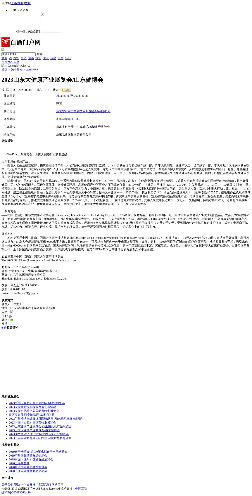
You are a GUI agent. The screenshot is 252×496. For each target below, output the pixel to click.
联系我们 (45, 484)
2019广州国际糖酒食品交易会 (28, 455)
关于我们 (7, 484)
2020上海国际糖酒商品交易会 (28, 471)
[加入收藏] (8, 66)
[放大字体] (2, 89)
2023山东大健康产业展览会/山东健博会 (34, 430)
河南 (31, 58)
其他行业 (32, 69)
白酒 (24, 58)
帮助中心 (20, 484)
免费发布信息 (10, 62)
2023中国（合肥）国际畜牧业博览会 (32, 422)
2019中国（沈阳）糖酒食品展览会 (31, 459)
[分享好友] (23, 66)
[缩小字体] (7, 89)
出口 (68, 58)
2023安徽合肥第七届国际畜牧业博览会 (34, 410)
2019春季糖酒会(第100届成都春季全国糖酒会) (38, 451)
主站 (28, 3)
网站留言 (57, 484)
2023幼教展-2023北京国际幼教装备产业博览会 (39, 434)
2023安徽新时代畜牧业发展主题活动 (32, 407)
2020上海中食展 (19, 463)
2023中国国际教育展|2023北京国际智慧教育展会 (40, 438)
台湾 (53, 58)
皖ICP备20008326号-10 (16, 492)
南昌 (60, 58)
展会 (4, 58)
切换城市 (17, 3)
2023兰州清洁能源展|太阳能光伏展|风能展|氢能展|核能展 (45, 418)
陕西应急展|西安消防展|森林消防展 (31, 414)
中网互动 (81, 488)
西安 (16, 58)
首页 (4, 69)
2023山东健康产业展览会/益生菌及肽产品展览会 (40, 426)
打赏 (4, 323)
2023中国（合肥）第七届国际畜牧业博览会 (37, 403)
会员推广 (32, 484)
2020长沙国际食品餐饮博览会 (28, 467)
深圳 (38, 58)
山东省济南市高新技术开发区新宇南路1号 (83, 111)
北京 (46, 58)
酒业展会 (17, 69)
